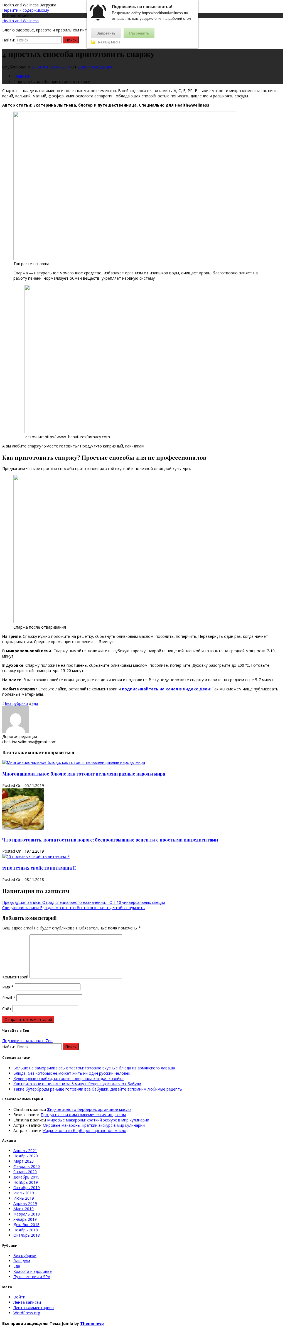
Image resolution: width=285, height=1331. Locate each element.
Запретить (106, 33)
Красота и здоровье (32, 1271)
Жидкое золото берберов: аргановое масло (89, 1109)
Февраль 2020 (26, 1166)
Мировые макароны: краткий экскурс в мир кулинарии (98, 1120)
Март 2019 (23, 1208)
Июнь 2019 (23, 1198)
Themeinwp (92, 1323)
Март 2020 (23, 1161)
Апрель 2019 (25, 1203)
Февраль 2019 (26, 1214)
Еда (34, 703)
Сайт (6, 1008)
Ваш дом (21, 1260)
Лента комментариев (33, 1307)
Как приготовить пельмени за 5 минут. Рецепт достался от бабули (77, 1083)
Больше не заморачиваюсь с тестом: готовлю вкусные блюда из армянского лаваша (94, 1068)
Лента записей (27, 1302)
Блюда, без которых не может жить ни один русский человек (71, 1073)
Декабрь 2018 (26, 1224)
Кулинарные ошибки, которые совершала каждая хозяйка (68, 1078)
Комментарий (15, 977)
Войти (19, 1297)
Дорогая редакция (95, 67)
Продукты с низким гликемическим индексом (83, 1114)
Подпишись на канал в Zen (27, 1040)
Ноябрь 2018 (25, 1229)
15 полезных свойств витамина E (39, 868)
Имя (8, 987)
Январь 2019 (25, 1219)
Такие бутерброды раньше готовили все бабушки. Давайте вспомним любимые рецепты (98, 1089)
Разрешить (139, 33)
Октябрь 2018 (26, 1235)
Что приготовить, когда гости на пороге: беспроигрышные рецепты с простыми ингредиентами (110, 840)
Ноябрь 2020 (25, 1155)
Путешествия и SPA (31, 1276)
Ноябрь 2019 (25, 1182)
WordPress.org (26, 1312)
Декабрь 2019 (26, 1177)
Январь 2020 (25, 1171)
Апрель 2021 (25, 1150)
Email (8, 997)
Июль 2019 (23, 1192)
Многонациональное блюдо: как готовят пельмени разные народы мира (83, 774)
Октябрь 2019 (26, 1187)
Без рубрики (16, 703)
